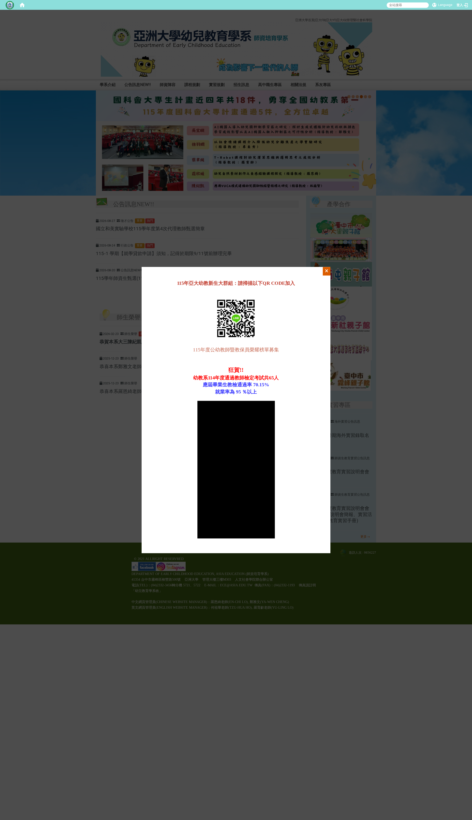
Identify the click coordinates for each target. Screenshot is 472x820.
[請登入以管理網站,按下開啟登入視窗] (10, 5)
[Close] (326, 271)
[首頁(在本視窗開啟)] (22, 5)
